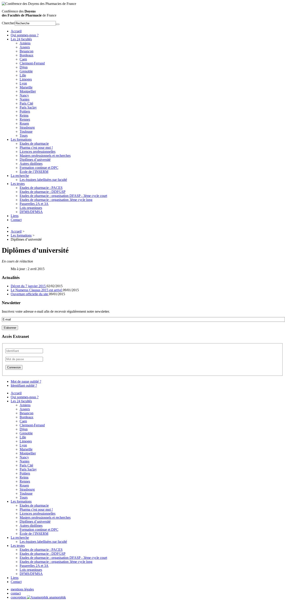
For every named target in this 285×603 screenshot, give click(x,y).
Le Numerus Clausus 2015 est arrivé (37, 290)
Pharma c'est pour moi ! (36, 147)
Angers (25, 47)
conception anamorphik (38, 597)
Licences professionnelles (37, 151)
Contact (16, 220)
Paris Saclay (28, 107)
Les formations (21, 139)
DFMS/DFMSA (31, 212)
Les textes (18, 184)
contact (16, 593)
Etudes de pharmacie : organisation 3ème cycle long (56, 200)
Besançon (26, 51)
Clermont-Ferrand (32, 63)
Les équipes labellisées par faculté (43, 180)
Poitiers (25, 111)
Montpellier (28, 91)
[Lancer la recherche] (57, 24)
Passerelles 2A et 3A (34, 204)
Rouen (24, 123)
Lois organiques (31, 208)
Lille (23, 75)
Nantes (24, 99)
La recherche (20, 176)
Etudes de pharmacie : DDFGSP (42, 192)
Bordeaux (26, 55)
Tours (24, 135)
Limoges (26, 79)
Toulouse (26, 131)
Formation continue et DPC (39, 167)
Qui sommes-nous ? (25, 35)
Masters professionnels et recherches (45, 155)
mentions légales (22, 589)
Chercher (8, 23)
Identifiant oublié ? (24, 385)
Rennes (25, 119)
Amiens (25, 43)
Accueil (16, 31)
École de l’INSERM (34, 171)
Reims (24, 115)
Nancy (24, 95)
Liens (14, 216)
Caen (23, 59)
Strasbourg (27, 127)
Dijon (24, 67)
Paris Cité (26, 103)
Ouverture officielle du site (30, 294)
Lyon (23, 83)
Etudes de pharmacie (34, 143)
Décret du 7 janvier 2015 (29, 286)
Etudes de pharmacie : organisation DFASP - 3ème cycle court (63, 196)
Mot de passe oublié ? (26, 381)
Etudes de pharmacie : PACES (41, 188)
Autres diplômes (31, 163)
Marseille (26, 87)
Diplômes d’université (35, 159)
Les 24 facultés (21, 39)
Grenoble (26, 71)
